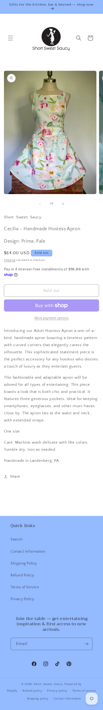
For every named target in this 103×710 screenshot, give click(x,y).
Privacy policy (57, 690)
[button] (10, 38)
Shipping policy (38, 698)
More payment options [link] (52, 318)
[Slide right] (63, 204)
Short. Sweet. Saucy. (49, 684)
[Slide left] (40, 204)
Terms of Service (25, 587)
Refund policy (32, 690)
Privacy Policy (22, 599)
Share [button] (15, 476)
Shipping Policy (24, 563)
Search (17, 539)
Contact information (67, 698)
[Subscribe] (86, 644)
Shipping (9, 260)
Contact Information (28, 551)
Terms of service (84, 690)
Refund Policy (22, 575)
